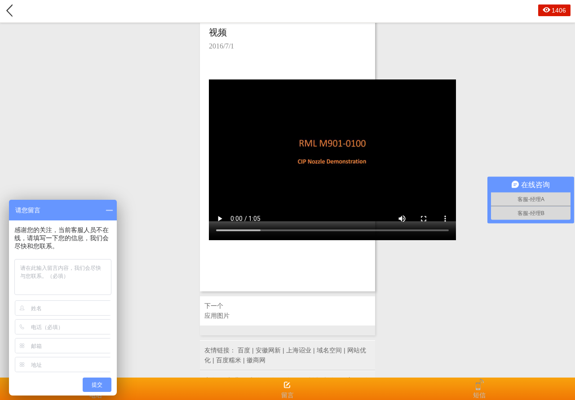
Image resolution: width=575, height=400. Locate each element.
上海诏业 (298, 350)
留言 (287, 395)
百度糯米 (228, 360)
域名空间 (329, 350)
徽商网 (256, 360)
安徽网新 (268, 350)
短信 (479, 395)
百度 (244, 350)
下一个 (217, 310)
